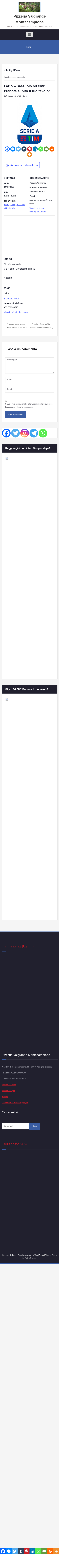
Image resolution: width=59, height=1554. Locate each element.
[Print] (51, 149)
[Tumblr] (23, 149)
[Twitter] (18, 149)
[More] (29, 154)
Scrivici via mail (9, 1085)
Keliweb (13, 1255)
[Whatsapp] (40, 149)
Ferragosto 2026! (15, 1144)
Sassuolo (21, 204)
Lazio (13, 204)
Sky (13, 207)
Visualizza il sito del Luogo (16, 312)
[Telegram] (34, 433)
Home (28, 47)
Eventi (6, 204)
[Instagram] (24, 433)
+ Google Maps (11, 298)
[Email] (46, 149)
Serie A (7, 207)
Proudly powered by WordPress (31, 1255)
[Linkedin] (35, 149)
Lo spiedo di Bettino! (18, 946)
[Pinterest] (29, 149)
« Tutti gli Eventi (12, 70)
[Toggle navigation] (29, 34)
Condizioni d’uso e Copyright (15, 1102)
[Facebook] (7, 149)
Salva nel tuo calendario (22, 165)
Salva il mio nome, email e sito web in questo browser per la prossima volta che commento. (29, 405)
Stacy (54, 1255)
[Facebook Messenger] (12, 149)
